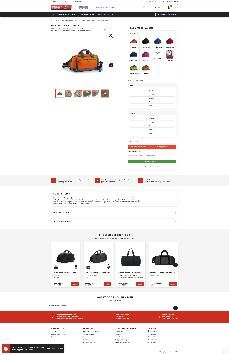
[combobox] (118, 7)
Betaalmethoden (89, 342)
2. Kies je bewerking (135, 80)
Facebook (153, 331)
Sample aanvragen (152, 166)
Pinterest (153, 340)
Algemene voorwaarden (91, 331)
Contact (66, 1)
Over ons (55, 1)
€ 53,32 (58, 284)
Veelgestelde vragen (58, 334)
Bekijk (75, 284)
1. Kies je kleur (133, 33)
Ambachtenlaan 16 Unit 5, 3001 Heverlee (70, 318)
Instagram (153, 334)
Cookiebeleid (87, 337)
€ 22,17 (123, 284)
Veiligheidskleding (121, 340)
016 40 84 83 (166, 316)
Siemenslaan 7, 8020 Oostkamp (68, 316)
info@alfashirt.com (122, 318)
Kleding (74, 14)
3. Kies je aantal (134, 142)
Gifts (109, 14)
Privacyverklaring (88, 334)
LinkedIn (153, 337)
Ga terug (55, 20)
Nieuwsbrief (78, 1)
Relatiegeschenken (72, 20)
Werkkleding (63, 14)
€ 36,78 (90, 284)
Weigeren (60, 348)
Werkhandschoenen (122, 342)
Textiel (117, 334)
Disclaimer (86, 340)
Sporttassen (91, 20)
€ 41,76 (155, 284)
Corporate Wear (87, 14)
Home (63, 20)
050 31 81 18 (119, 316)
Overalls (118, 337)
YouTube (153, 342)
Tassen (100, 14)
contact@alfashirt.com (170, 318)
